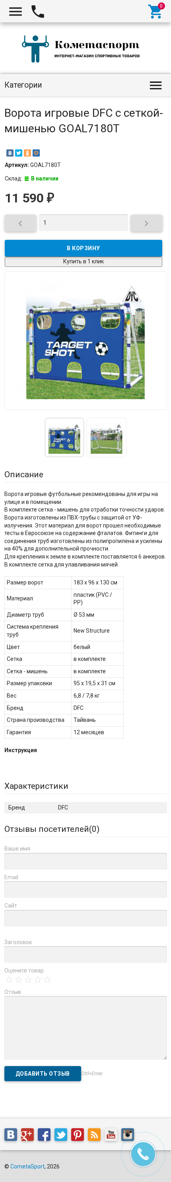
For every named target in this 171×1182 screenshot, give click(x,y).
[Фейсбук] (46, 1136)
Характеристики (36, 786)
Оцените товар (24, 970)
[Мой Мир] (36, 153)
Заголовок (18, 942)
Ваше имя (17, 848)
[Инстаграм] (129, 1136)
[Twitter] (18, 153)
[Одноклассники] (27, 153)
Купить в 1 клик (83, 261)
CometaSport (27, 1166)
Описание (23, 474)
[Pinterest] (79, 1136)
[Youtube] (113, 1136)
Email (11, 877)
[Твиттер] (62, 1136)
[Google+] (29, 1136)
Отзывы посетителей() (51, 829)
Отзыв (12, 992)
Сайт (10, 905)
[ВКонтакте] (10, 153)
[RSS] (96, 1136)
